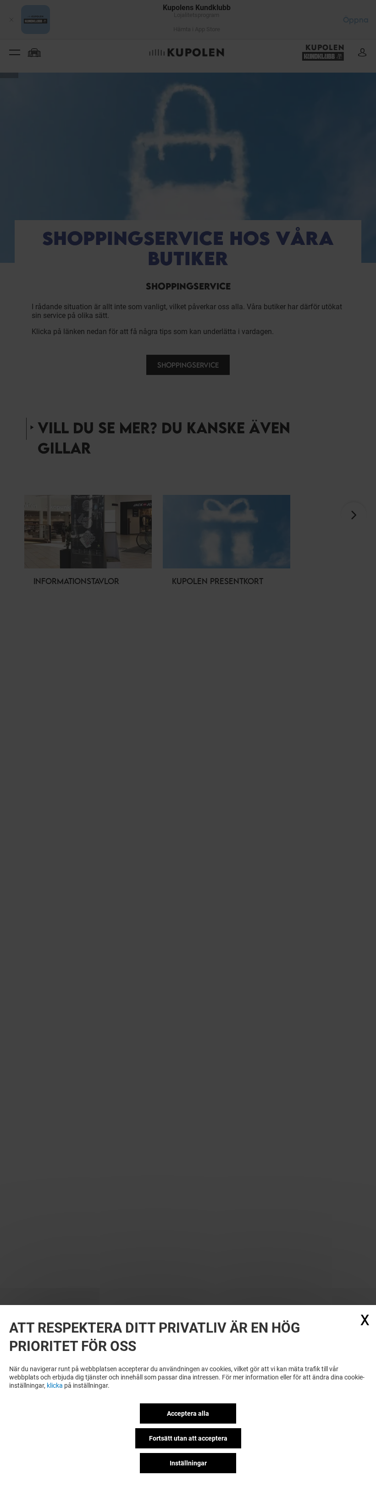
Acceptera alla (188, 1413)
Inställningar (188, 1463)
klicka (55, 1385)
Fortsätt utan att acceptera (188, 1438)
